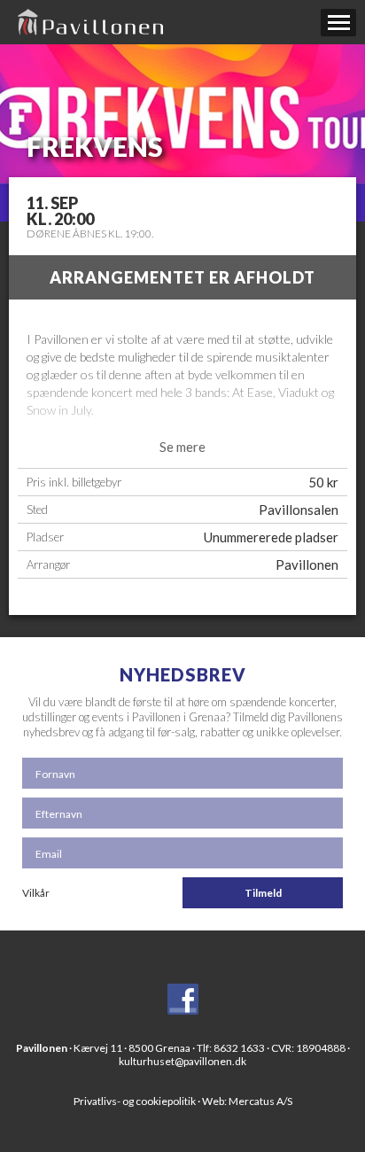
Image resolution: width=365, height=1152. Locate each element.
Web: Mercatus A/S (247, 1101)
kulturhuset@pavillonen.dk (182, 1061)
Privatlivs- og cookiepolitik (135, 1101)
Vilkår (36, 892)
